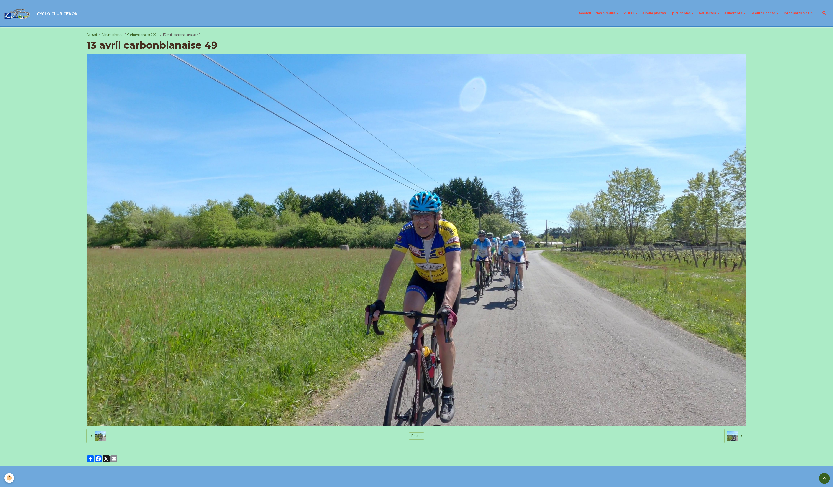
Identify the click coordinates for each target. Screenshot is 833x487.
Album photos (654, 13)
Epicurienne (680, 13)
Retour (416, 436)
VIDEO (629, 13)
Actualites (708, 13)
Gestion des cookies (439, 481)
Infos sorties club (798, 13)
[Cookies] (9, 478)
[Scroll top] (824, 478)
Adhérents (733, 13)
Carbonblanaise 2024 (143, 35)
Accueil (585, 13)
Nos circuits (605, 13)
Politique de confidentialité (399, 481)
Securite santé (763, 13)
